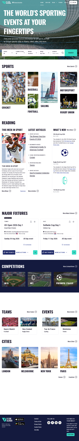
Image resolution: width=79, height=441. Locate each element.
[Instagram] (48, 422)
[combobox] (6, 53)
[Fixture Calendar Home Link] (6, 2)
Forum (60, 2)
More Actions (21, 252)
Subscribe (70, 434)
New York (6, 233)
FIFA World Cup (67, 141)
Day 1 (20, 225)
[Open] (12, 53)
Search (54, 51)
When (41, 51)
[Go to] (35, 252)
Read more (23, 191)
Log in (74, 2)
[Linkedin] (59, 422)
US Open (8, 225)
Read (53, 2)
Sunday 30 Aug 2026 (11, 239)
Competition (20, 51)
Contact (36, 418)
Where (30, 51)
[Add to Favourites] (34, 221)
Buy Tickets (10, 252)
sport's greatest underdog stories (39, 174)
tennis (32, 165)
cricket (32, 157)
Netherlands (51, 233)
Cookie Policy (37, 427)
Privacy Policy (38, 424)
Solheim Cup (49, 225)
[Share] (31, 221)
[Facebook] (52, 422)
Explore (47, 2)
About (66, 2)
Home (42, 2)
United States (12, 233)
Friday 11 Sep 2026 (50, 239)
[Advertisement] (39, 201)
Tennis (6, 221)
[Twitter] (56, 422)
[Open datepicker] (48, 53)
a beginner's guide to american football (38, 148)
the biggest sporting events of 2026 (37, 137)
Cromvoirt (45, 233)
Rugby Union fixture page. (63, 172)
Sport (5, 51)
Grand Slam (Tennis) (10, 228)
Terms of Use (37, 421)
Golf (44, 221)
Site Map (36, 430)
